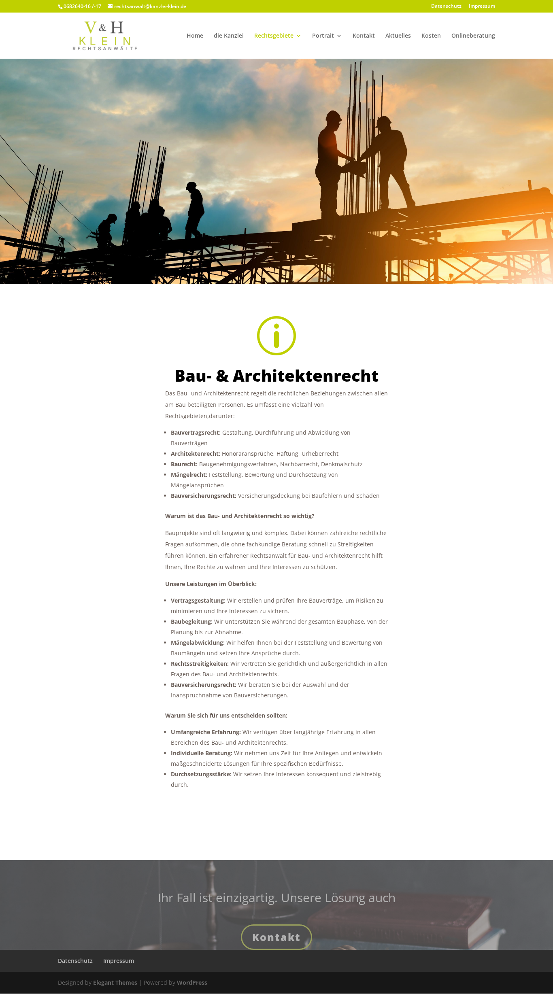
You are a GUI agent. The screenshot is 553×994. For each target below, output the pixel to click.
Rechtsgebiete (274, 36)
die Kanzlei (229, 36)
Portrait (323, 36)
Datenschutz (446, 6)
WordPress (192, 982)
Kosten (431, 36)
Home (195, 36)
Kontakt (364, 36)
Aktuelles (398, 36)
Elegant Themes (115, 982)
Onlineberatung (473, 36)
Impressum (482, 6)
